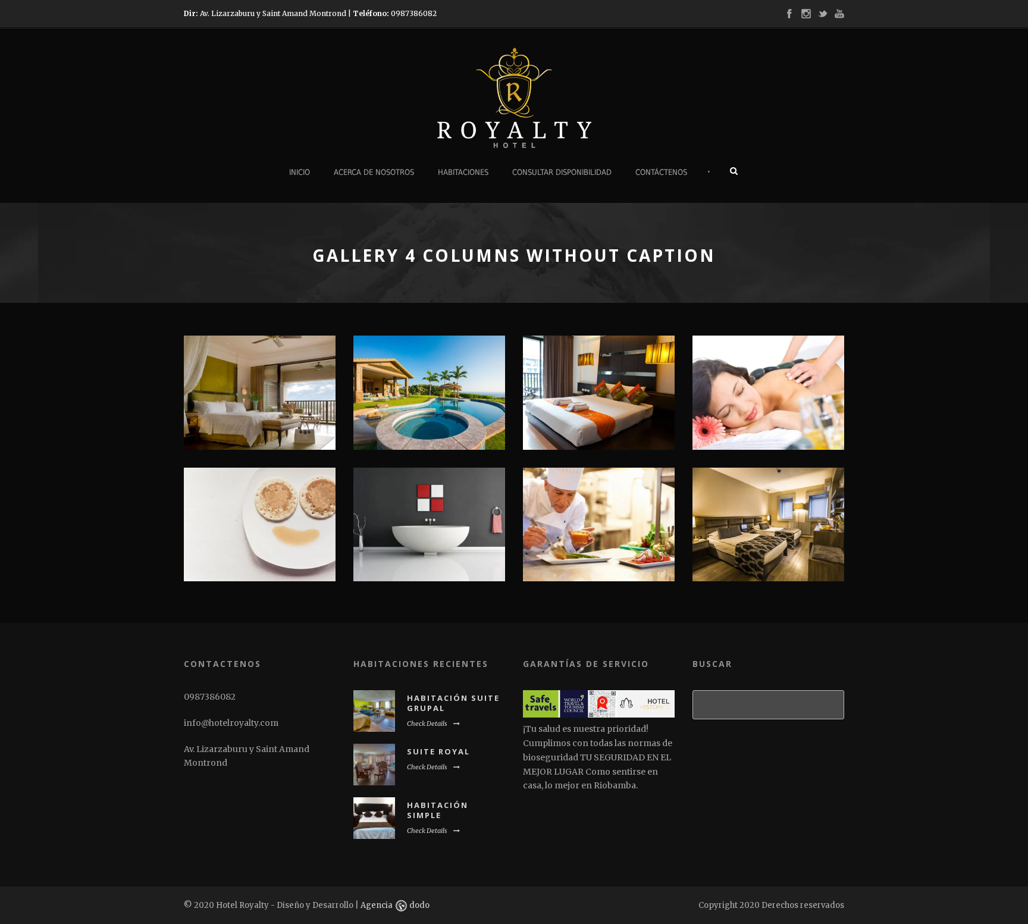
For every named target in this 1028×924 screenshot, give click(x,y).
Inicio (299, 172)
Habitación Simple (437, 810)
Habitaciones (463, 172)
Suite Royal (438, 751)
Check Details (427, 723)
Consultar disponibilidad (562, 172)
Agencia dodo (395, 905)
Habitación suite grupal (453, 703)
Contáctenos (661, 172)
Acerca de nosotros (374, 172)
